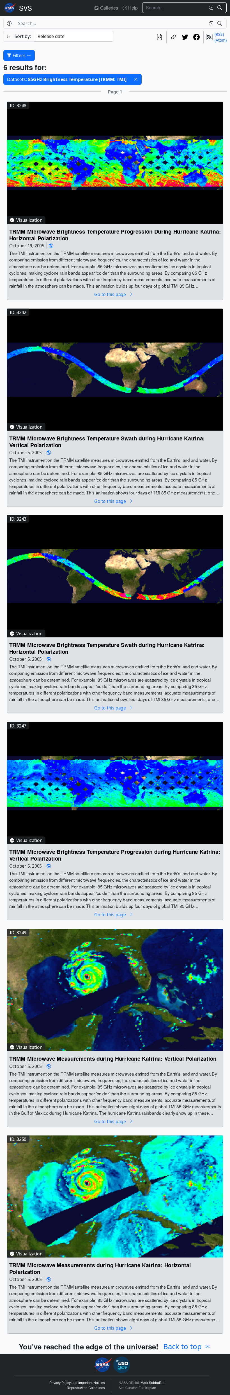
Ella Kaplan (147, 1388)
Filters (19, 55)
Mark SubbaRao (153, 1383)
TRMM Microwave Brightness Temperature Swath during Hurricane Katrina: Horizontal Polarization (107, 648)
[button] (136, 79)
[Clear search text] (209, 7)
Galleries (108, 8)
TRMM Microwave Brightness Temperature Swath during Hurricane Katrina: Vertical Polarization (107, 441)
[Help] (9, 23)
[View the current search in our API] (159, 37)
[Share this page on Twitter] (185, 37)
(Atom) (221, 40)
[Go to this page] (115, 162)
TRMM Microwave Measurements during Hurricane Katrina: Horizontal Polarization (100, 1268)
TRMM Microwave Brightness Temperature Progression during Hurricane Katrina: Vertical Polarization (114, 855)
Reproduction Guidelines (86, 1388)
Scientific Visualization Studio (25, 8)
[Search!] (220, 7)
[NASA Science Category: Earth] (51, 245)
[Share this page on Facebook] (196, 37)
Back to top (182, 1346)
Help (132, 8)
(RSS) (219, 34)
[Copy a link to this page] (173, 37)
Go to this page (110, 294)
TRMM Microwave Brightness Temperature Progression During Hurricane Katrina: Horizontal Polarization (115, 234)
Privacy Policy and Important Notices (77, 1383)
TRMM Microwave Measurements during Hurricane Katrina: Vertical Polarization (113, 1058)
